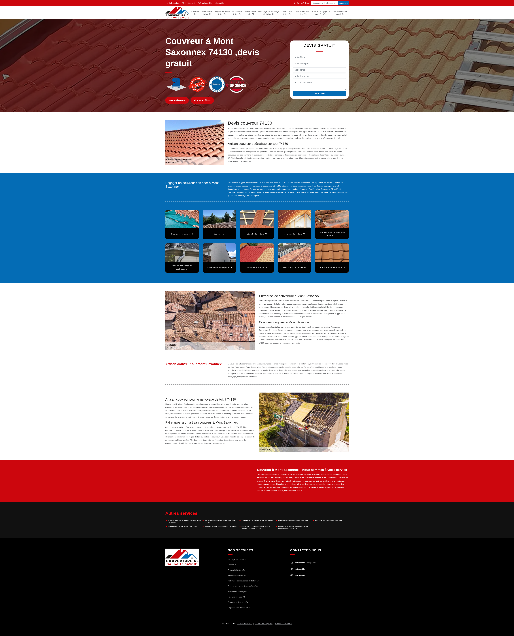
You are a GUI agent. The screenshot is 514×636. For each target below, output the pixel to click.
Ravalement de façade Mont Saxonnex (221, 526)
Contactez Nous (202, 100)
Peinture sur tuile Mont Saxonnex (329, 520)
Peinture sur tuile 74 (250, 12)
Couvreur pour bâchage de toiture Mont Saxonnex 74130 (255, 527)
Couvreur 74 (195, 12)
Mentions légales (264, 624)
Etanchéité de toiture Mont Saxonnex (257, 520)
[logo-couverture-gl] (182, 557)
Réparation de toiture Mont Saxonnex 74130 (220, 521)
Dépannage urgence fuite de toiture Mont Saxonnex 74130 (293, 527)
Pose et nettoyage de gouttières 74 (321, 12)
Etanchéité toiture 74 (287, 12)
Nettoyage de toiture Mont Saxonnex (293, 520)
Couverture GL (244, 624)
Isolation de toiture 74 (237, 12)
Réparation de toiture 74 (302, 12)
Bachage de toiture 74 (207, 12)
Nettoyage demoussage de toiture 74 (268, 12)
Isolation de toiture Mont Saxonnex (182, 526)
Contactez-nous (283, 624)
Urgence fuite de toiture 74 (222, 12)
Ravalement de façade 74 (340, 12)
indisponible (174, 3)
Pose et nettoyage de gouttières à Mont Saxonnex (184, 521)
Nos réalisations (177, 100)
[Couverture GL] (177, 12)
